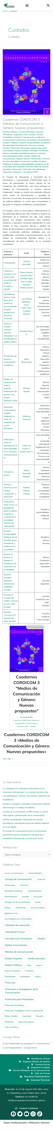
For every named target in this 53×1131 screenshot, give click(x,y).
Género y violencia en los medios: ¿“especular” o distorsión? (10, 490)
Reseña (29, 166)
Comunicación (35, 873)
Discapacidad (8, 145)
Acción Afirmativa (27, 132)
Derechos (24, 885)
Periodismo (10, 976)
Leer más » (7, 758)
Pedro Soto (26, 308)
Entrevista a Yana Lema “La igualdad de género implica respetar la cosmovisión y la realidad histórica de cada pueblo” (10, 513)
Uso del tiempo (38, 169)
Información (21, 907)
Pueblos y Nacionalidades (23, 164)
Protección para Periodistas (19, 999)
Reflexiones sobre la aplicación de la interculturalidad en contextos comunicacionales (10, 448)
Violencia (17, 172)
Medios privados (36, 958)
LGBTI (20, 156)
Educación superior (29, 148)
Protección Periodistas (14, 1005)
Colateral (17, 137)
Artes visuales (29, 134)
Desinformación (34, 891)
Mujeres (19, 158)
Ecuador (6, 148)
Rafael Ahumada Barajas (26, 473)
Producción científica (29, 161)
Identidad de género (28, 153)
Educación (15, 148)
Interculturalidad (10, 156)
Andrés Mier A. (26, 451)
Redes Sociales (11, 1016)
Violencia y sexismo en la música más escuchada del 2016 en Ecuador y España (10, 280)
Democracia (10, 885)
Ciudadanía (8, 137)
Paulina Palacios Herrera (26, 490)
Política (38, 976)
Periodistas (25, 976)
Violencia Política (11, 1027)
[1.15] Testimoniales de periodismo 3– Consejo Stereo (26, 1043)
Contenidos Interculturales (38, 140)
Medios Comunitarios (16, 945)
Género (6, 153)
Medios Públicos (13, 965)
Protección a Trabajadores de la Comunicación (21, 991)
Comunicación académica (33, 137)
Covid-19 (41, 879)
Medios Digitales (13, 958)
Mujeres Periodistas (12, 971)
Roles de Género (41, 166)
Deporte (22, 142)
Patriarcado (36, 158)
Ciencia (39, 134)
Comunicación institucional (14, 140)
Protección (10, 982)
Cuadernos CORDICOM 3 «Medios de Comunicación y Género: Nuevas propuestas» (24, 123)
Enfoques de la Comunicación (17, 902)
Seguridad (27, 1016)
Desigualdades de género (38, 142)
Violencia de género (26, 1022)
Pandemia (29, 971)
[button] (27, 5)
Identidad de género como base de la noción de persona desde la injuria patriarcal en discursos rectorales (10, 306)
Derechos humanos (14, 891)
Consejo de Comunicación (18, 879)
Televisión (27, 169)
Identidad (14, 153)
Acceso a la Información (14, 873)
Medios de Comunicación (19, 951)
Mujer (29, 965)
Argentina (18, 134)
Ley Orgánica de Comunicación (18, 919)
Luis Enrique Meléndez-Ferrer (26, 302)
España (17, 150)
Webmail (34, 1122)
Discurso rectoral (36, 145)
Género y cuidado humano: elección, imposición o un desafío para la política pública (10, 332)
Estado (37, 902)
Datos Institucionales (15, 1122)
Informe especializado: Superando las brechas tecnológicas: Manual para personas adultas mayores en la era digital (26, 823)
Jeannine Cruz (11, 913)
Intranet (45, 1122)
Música (27, 158)
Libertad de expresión (17, 925)
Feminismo (43, 150)
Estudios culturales (30, 150)
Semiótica (7, 169)
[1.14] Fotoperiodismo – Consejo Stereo (20, 1047)
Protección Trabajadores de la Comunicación (23, 1010)
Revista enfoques (10, 132)
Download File (26, 721)
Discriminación (21, 145)
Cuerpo (6, 142)
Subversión (17, 169)
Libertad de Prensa (15, 931)
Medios (27, 156)
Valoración (7, 172)
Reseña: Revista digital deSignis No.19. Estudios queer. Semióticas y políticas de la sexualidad (10, 540)
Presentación (9, 263)
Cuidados (14, 142)
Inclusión (41, 153)
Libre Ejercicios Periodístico (18, 938)
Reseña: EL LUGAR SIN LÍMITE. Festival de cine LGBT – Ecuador (11, 601)
